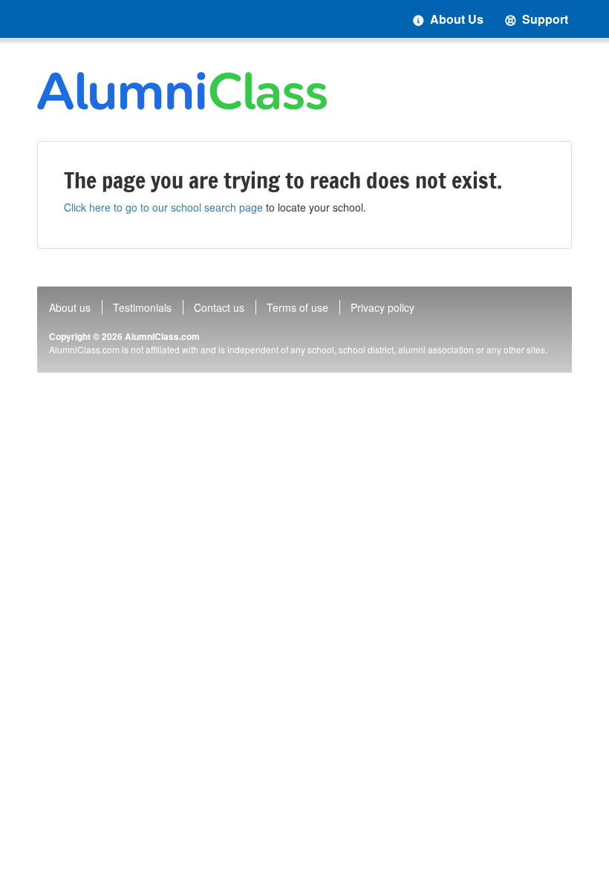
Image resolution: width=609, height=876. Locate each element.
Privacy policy (382, 307)
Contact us (219, 307)
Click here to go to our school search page (163, 207)
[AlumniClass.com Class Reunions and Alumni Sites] (182, 91)
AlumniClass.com (162, 336)
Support (543, 18)
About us (70, 307)
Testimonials (142, 307)
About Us (455, 18)
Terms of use (297, 307)
